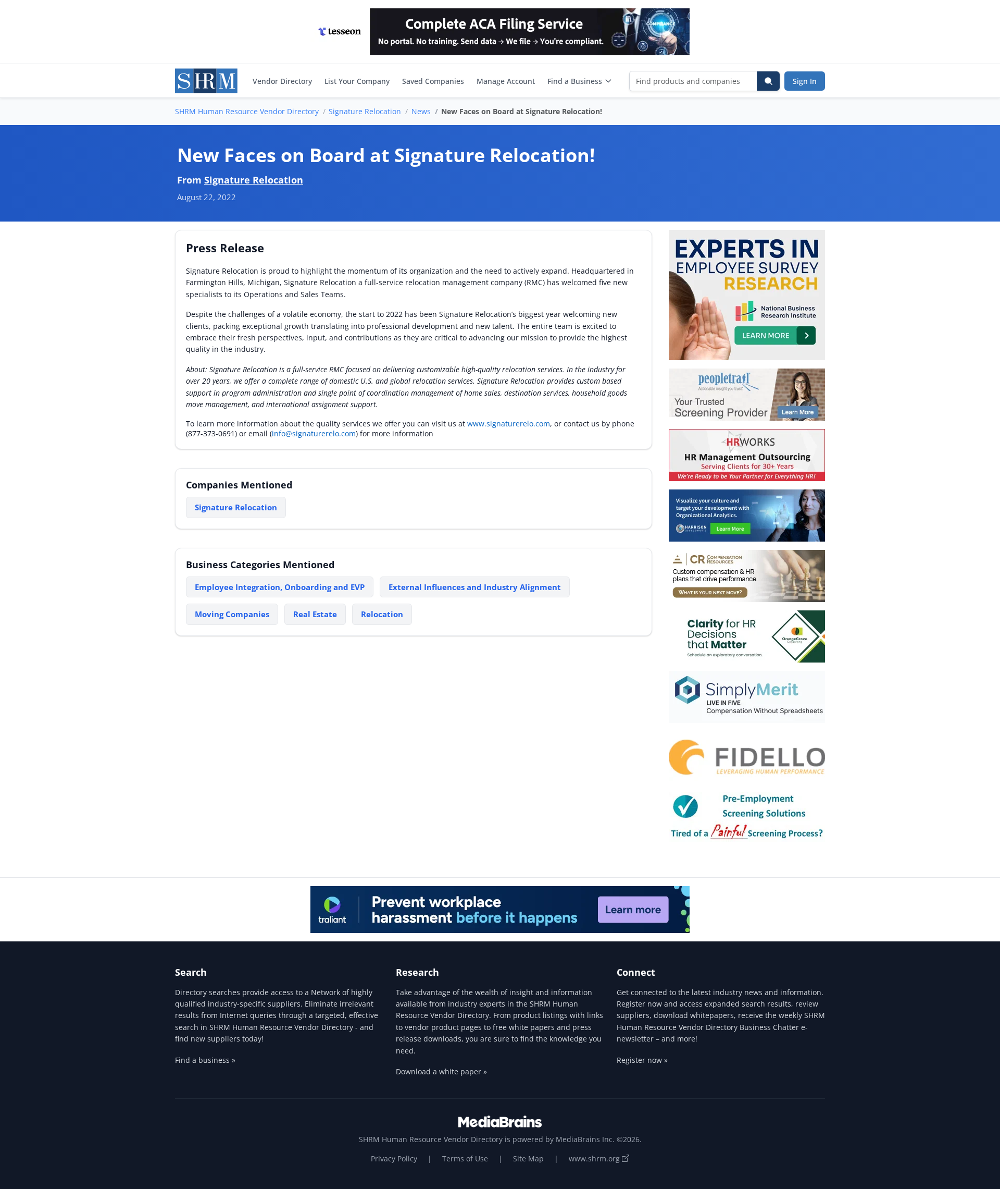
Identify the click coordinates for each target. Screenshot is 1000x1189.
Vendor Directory (282, 81)
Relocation (382, 614)
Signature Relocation (365, 111)
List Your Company (357, 81)
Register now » (642, 1060)
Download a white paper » (441, 1071)
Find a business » (205, 1060)
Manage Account (506, 81)
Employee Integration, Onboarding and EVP (280, 587)
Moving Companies (232, 614)
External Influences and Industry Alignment (475, 587)
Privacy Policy (394, 1158)
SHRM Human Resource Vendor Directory (247, 111)
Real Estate (315, 614)
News (421, 111)
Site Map (528, 1158)
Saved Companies (433, 81)
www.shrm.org (595, 1158)
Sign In (805, 81)
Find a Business (574, 81)
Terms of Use (465, 1158)
